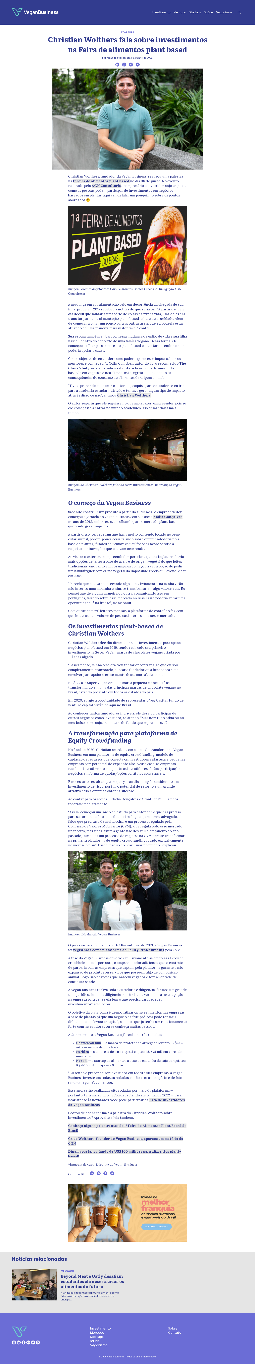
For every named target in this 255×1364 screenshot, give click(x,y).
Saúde (208, 12)
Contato (174, 1332)
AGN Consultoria (106, 186)
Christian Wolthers (134, 395)
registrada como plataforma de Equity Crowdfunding (118, 950)
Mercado (180, 12)
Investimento (161, 12)
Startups (195, 12)
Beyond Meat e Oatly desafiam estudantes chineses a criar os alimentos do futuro (92, 1281)
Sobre (173, 1328)
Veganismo (224, 12)
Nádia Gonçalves (167, 517)
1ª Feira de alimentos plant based (101, 181)
